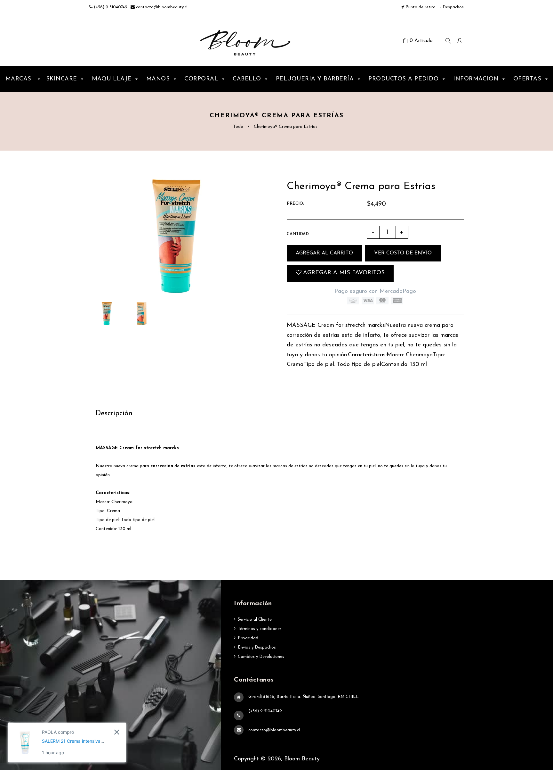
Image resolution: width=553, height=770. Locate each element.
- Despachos (451, 7)
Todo (238, 126)
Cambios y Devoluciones (261, 657)
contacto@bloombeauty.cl (162, 7)
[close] (116, 732)
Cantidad (298, 234)
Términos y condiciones (260, 629)
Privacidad (248, 638)
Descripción (114, 413)
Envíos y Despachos (257, 647)
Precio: (295, 204)
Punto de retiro (420, 7)
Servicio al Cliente (255, 619)
